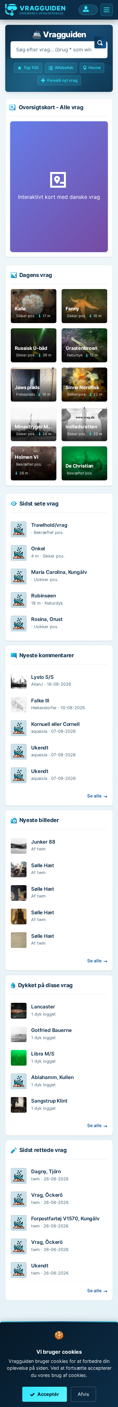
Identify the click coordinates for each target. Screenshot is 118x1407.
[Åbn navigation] (106, 10)
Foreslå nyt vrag (62, 80)
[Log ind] (88, 10)
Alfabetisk (64, 67)
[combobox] (59, 49)
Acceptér (48, 1394)
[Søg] (100, 42)
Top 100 (31, 67)
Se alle (94, 795)
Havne (94, 67)
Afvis (83, 1394)
